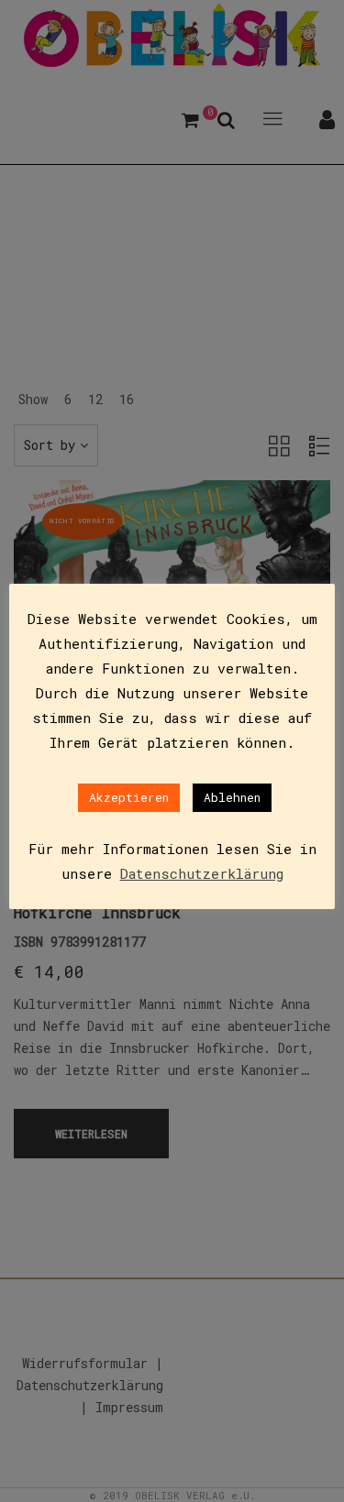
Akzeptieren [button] (129, 797)
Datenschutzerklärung (201, 873)
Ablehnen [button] (232, 797)
